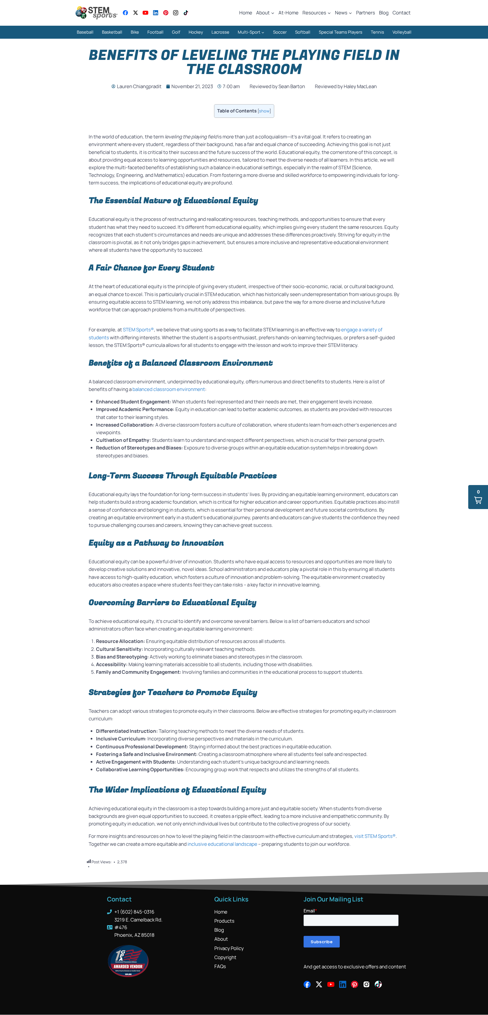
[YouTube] (145, 13)
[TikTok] (186, 13)
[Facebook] (125, 13)
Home (245, 12)
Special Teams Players (340, 32)
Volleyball (402, 32)
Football (155, 32)
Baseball (85, 32)
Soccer (280, 32)
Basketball (112, 32)
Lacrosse (220, 32)
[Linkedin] (155, 13)
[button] (478, 497)
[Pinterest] (166, 13)
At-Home (288, 12)
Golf (176, 32)
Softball (302, 32)
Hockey (196, 32)
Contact (402, 12)
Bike (135, 32)
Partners (365, 12)
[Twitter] (135, 13)
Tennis (377, 32)
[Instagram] (175, 13)
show (264, 111)
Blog (384, 12)
